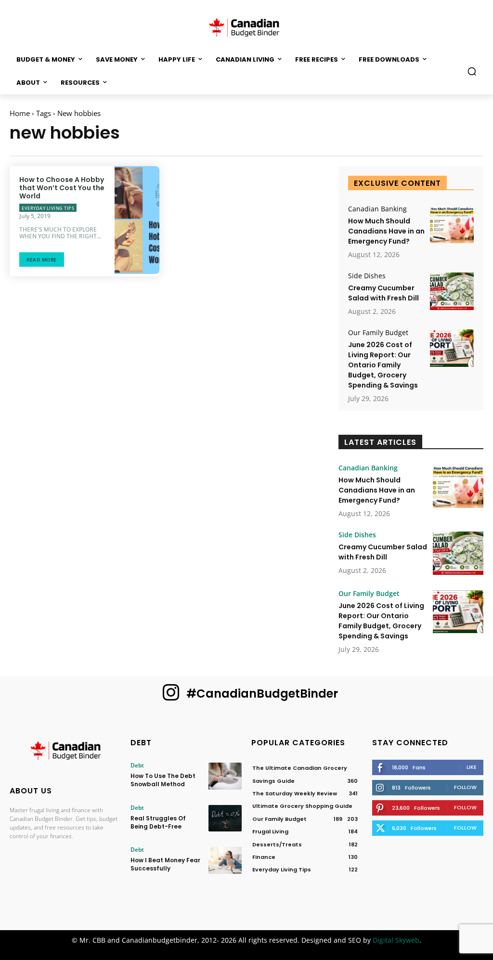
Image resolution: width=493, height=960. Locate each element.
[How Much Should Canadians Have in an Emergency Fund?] (452, 224)
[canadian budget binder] (246, 26)
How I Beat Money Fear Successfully (165, 864)
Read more (41, 259)
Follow (465, 787)
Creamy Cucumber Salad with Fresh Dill (383, 293)
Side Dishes (367, 275)
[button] (471, 71)
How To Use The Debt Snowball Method (162, 780)
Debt (137, 765)
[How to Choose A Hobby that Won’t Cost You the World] (137, 220)
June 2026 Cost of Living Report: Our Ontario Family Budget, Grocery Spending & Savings (383, 365)
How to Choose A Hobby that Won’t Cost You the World (61, 188)
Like (472, 767)
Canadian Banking (377, 209)
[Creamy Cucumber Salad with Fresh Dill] (452, 291)
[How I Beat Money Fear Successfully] (225, 860)
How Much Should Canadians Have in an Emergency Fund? (386, 231)
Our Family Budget (378, 332)
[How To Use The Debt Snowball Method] (225, 776)
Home (20, 113)
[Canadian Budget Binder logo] (65, 752)
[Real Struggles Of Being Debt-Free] (225, 818)
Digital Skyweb (396, 940)
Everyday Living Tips (48, 208)
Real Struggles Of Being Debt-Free (158, 822)
